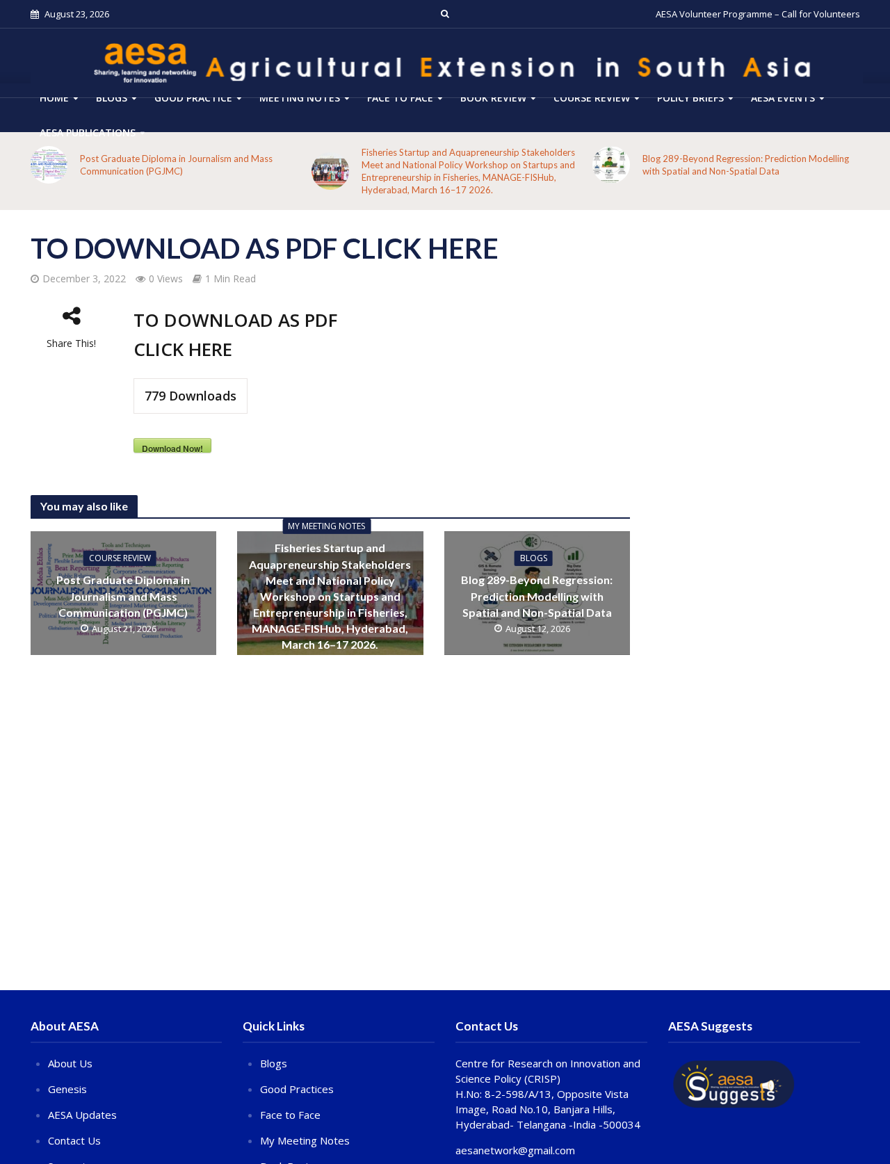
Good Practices (297, 1089)
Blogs (111, 97)
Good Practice (193, 97)
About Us (70, 1063)
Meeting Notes (299, 97)
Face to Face (400, 97)
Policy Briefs (690, 97)
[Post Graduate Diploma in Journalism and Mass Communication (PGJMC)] (48, 165)
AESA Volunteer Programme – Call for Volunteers (758, 14)
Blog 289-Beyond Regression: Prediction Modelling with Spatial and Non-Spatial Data (745, 165)
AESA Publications (88, 132)
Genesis (67, 1089)
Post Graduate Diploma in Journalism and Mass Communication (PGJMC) (176, 165)
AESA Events (783, 97)
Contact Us (74, 1140)
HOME (54, 97)
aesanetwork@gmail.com (515, 1150)
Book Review (493, 97)
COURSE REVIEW (591, 97)
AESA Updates (82, 1115)
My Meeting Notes (326, 526)
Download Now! (172, 447)
